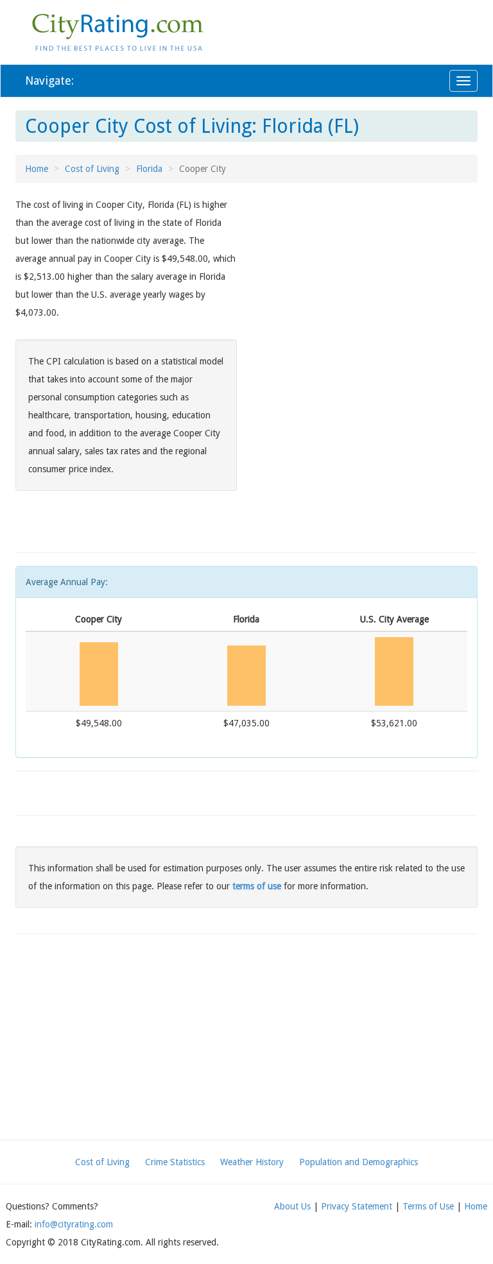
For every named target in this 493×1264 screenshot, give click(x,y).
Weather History (252, 1162)
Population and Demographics (358, 1162)
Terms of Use (428, 1206)
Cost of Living (92, 169)
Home (36, 169)
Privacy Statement (356, 1206)
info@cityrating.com (74, 1224)
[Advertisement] (367, 285)
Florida (149, 169)
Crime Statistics (175, 1162)
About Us (292, 1206)
